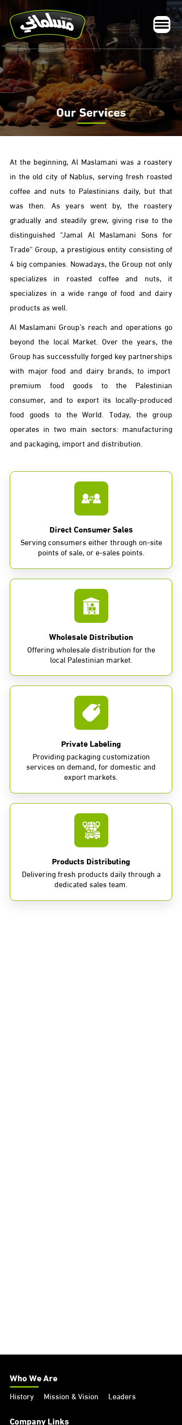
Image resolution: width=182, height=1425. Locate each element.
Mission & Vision (71, 1397)
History (22, 1397)
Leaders (122, 1397)
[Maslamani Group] (50, 24)
